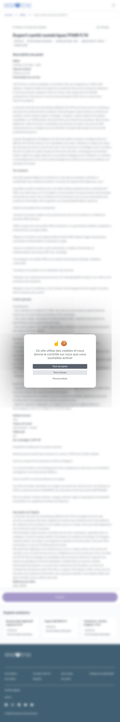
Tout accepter (60, 366)
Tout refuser (60, 372)
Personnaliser (60, 378)
